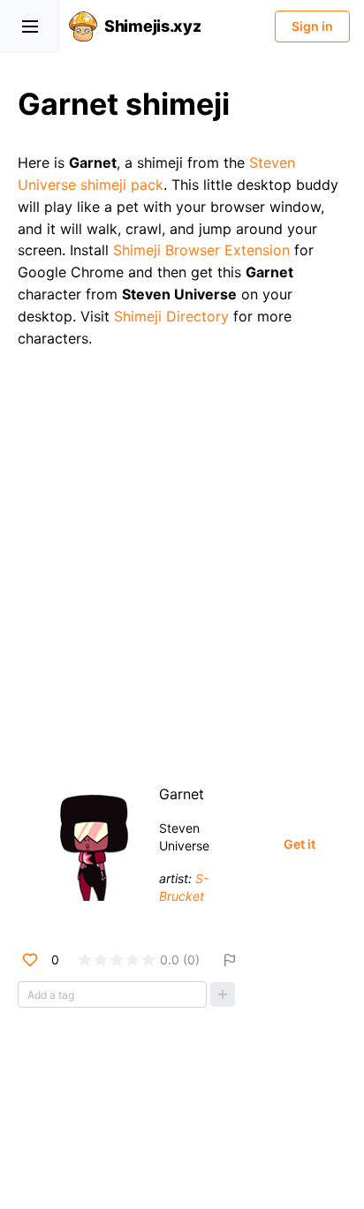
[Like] (30, 960)
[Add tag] (222, 994)
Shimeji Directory (171, 316)
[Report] (229, 960)
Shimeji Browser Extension (201, 250)
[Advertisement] (182, 559)
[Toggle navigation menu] (30, 26)
